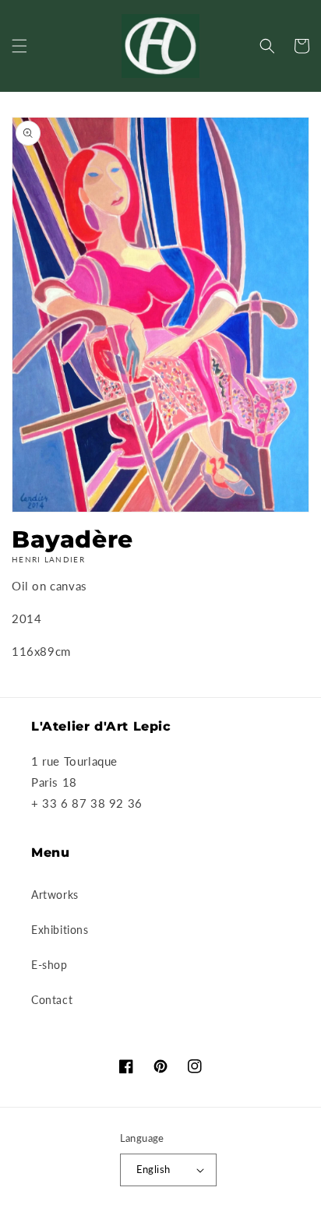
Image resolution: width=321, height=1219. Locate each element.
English (153, 1169)
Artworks (55, 894)
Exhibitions (60, 929)
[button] (19, 46)
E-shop (49, 964)
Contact (51, 999)
